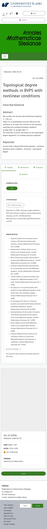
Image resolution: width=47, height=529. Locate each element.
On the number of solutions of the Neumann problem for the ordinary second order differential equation (25, 314)
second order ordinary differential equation (19, 146)
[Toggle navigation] (5, 56)
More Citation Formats (15, 205)
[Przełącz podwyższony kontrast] (16, 13)
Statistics (39, 167)
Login (34, 13)
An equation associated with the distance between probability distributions (26, 304)
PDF (12, 188)
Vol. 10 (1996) (38, 78)
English (24, 20)
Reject (25, 506)
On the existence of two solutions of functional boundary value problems (24, 241)
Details (10, 167)
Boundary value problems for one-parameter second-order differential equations (25, 268)
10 (17, 349)
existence (27, 149)
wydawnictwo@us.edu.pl (17, 497)
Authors (25, 174)
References (24, 167)
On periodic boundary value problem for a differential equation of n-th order (25, 279)
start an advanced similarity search (26, 354)
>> (20, 349)
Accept (38, 506)
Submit (23, 473)
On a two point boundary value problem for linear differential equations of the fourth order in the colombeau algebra (25, 290)
